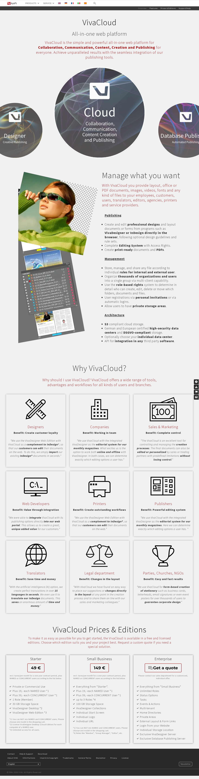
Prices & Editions (168, 8)
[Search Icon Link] (95, 3)
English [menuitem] (11, 764)
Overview (142, 8)
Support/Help (185, 8)
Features (154, 8)
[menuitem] (59, 3)
